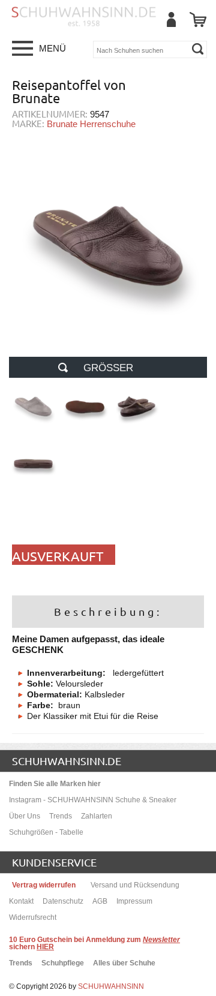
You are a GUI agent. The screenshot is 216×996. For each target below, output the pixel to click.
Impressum (134, 901)
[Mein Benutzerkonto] (171, 19)
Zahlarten (96, 816)
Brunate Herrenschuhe (91, 124)
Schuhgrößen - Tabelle (46, 832)
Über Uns (24, 816)
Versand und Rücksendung (135, 885)
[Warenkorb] (198, 19)
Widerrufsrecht (32, 917)
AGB (99, 901)
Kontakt (21, 901)
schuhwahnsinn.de (66, 760)
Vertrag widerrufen (44, 885)
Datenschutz (63, 901)
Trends (60, 816)
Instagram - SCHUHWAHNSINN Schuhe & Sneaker (92, 800)
